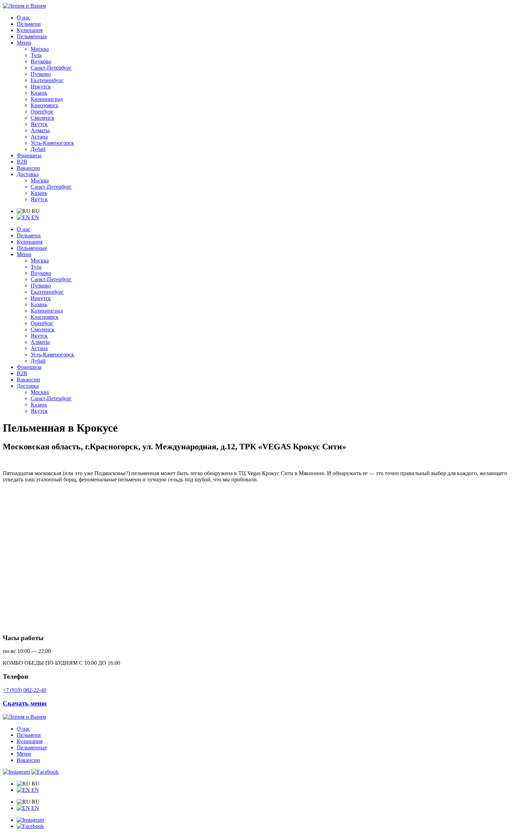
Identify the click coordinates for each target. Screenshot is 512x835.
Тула (36, 55)
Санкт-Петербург (51, 68)
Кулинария (29, 30)
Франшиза (29, 155)
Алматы (40, 130)
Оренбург (42, 112)
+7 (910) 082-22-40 (24, 690)
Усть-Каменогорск (52, 143)
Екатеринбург (47, 80)
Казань (39, 93)
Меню (24, 43)
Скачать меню (25, 703)
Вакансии (28, 168)
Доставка (28, 174)
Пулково (41, 74)
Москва (40, 49)
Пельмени (29, 24)
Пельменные (32, 36)
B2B (22, 162)
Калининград (47, 99)
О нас (23, 18)
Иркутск (41, 86)
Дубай (38, 149)
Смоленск (42, 118)
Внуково (41, 61)
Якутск (39, 124)
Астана (39, 137)
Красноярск (45, 105)
